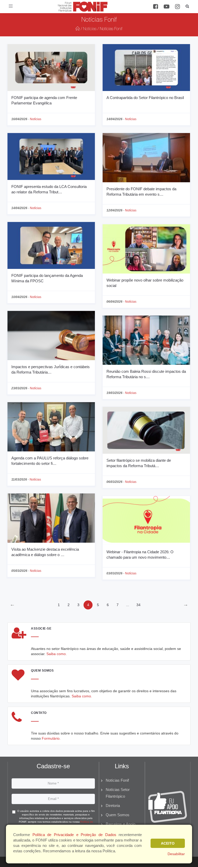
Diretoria (113, 805)
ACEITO (168, 843)
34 (138, 605)
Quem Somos (117, 815)
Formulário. (51, 738)
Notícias (89, 29)
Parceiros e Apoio (120, 824)
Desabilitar (176, 854)
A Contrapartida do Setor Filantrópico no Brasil (145, 97)
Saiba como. (56, 654)
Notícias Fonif (117, 780)
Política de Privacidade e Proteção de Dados (74, 834)
